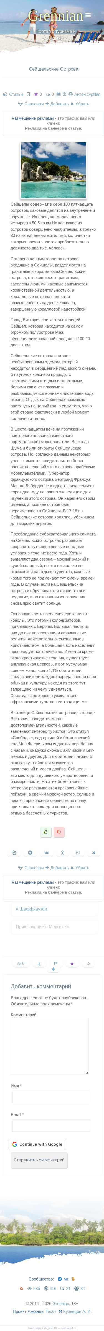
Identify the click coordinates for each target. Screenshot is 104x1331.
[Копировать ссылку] (13, 852)
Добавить (59, 103)
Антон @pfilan (87, 94)
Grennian (55, 15)
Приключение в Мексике (43, 926)
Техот (50, 1311)
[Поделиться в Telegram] (30, 852)
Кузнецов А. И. (77, 1311)
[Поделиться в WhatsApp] (78, 852)
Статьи (16, 94)
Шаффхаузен (31, 909)
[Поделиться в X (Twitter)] (94, 852)
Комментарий (23, 1014)
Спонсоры (33, 103)
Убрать (81, 103)
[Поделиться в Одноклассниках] (62, 852)
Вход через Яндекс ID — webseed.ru (52, 1328)
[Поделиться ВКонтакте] (46, 852)
